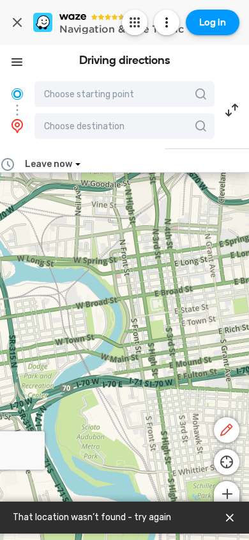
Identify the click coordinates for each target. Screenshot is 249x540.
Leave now (48, 164)
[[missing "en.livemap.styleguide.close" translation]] (229, 517)
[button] (231, 110)
